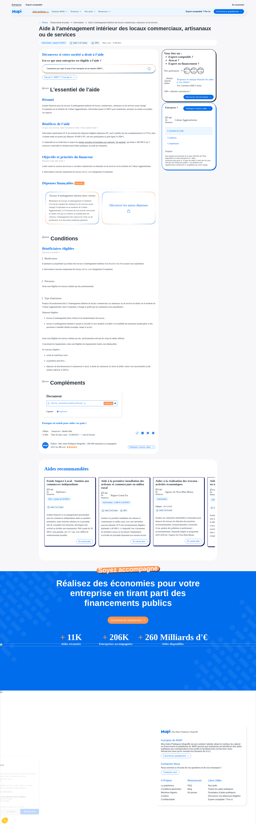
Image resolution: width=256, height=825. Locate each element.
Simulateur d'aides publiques (221, 792)
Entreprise (16, 5)
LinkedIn (236, 814)
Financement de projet (59, 22)
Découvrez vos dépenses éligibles (224, 796)
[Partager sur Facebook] (153, 433)
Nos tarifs (212, 785)
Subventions (78, 22)
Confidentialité (168, 799)
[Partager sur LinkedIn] (142, 433)
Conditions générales (171, 789)
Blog (190, 789)
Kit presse (192, 792)
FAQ (190, 785)
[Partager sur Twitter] (148, 433)
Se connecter (238, 5)
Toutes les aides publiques (220, 789)
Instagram (225, 814)
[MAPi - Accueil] (17, 11)
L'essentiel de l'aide (175, 131)
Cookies (165, 796)
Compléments (173, 143)
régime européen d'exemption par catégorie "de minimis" (102, 142)
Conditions (172, 138)
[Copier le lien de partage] (137, 433)
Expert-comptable (34, 5)
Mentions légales (169, 792)
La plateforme (167, 785)
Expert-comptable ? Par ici (220, 799)
